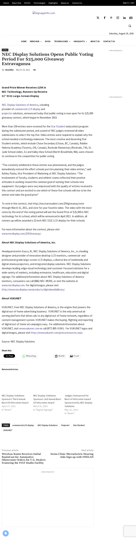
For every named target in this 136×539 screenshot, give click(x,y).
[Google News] (131, 18)
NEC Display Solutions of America (20, 104)
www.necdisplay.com (13, 285)
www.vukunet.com (29, 328)
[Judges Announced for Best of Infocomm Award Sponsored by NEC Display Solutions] (79, 382)
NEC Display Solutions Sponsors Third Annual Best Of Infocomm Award (15, 399)
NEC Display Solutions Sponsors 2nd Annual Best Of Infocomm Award (47, 399)
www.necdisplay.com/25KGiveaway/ (21, 233)
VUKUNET (7, 430)
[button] (129, 25)
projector (7, 113)
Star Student (58, 126)
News (5, 50)
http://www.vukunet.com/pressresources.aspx (57, 332)
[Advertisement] (47, 498)
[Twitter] (98, 18)
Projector (65, 425)
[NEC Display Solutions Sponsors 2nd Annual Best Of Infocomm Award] (47, 382)
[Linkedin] (124, 18)
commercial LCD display (27, 109)
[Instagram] (117, 18)
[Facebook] (104, 18)
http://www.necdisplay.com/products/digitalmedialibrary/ (33, 289)
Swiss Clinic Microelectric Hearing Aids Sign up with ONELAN (72, 455)
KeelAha (9, 69)
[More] (59, 78)
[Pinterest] (111, 18)
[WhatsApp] (51, 78)
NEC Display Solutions (47, 425)
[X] (34, 78)
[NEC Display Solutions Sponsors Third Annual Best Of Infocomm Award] (16, 382)
